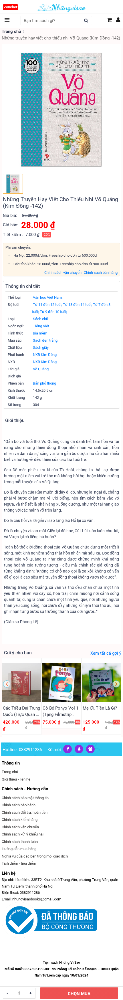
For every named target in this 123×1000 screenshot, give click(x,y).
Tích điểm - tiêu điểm (19, 863)
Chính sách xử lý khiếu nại (22, 834)
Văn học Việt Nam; (48, 297)
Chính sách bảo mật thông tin (25, 798)
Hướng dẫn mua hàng (19, 849)
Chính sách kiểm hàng (19, 819)
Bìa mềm (40, 333)
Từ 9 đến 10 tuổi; (53, 312)
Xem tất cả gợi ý (105, 653)
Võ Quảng (41, 369)
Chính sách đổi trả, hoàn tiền (24, 812)
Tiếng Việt (41, 326)
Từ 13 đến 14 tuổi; (77, 304)
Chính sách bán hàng (101, 272)
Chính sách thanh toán (20, 841)
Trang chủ (11, 31)
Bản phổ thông (44, 383)
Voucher (10, 7)
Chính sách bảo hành (18, 805)
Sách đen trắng (45, 340)
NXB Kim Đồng (45, 355)
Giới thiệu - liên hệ (16, 779)
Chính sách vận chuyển (63, 272)
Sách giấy (41, 347)
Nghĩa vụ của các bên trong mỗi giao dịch (35, 856)
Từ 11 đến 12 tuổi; (47, 304)
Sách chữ (40, 319)
